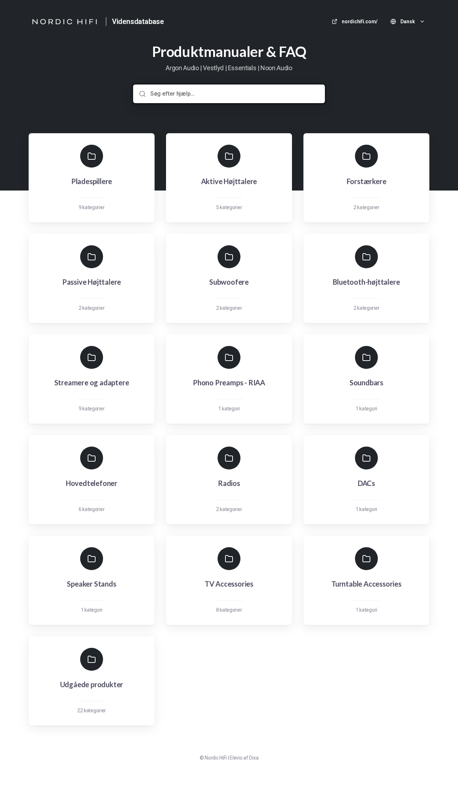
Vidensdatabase (138, 21)
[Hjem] (64, 21)
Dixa (253, 758)
